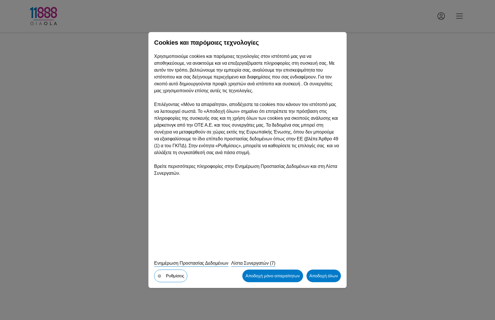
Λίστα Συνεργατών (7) (253, 263)
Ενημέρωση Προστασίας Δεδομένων (191, 263)
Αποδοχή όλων (323, 275)
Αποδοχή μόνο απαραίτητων (272, 275)
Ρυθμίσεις (175, 275)
